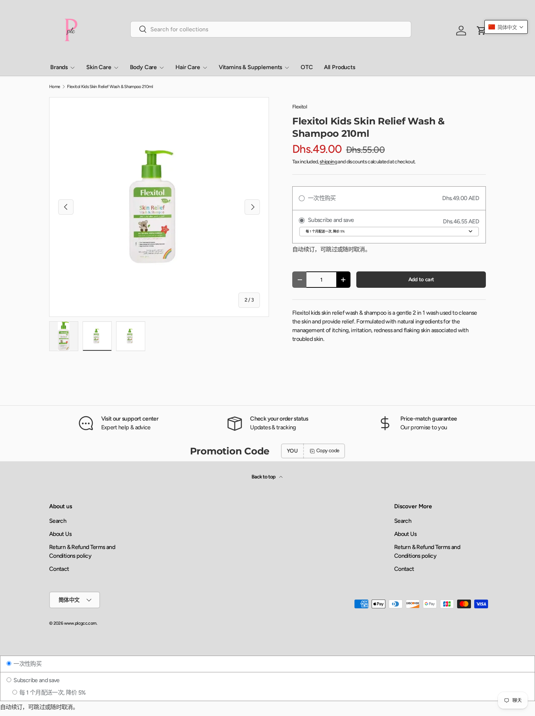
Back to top (263, 477)
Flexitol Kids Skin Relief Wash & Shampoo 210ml (110, 86)
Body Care (143, 67)
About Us (60, 533)
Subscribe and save (36, 680)
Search (57, 520)
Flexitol (299, 107)
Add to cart (421, 279)
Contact (59, 568)
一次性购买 (26, 663)
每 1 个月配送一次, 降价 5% (52, 692)
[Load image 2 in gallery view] (97, 336)
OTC (307, 67)
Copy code (327, 451)
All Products (339, 67)
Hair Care (187, 67)
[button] (506, 26)
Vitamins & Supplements (250, 67)
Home (54, 86)
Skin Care (98, 67)
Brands (59, 67)
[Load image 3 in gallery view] (130, 336)
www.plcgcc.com (80, 623)
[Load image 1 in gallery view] (63, 336)
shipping (328, 162)
